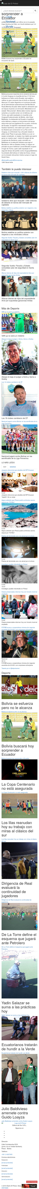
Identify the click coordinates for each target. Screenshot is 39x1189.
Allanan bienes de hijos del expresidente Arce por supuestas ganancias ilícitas (18, 274)
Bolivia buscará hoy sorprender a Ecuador (15, 758)
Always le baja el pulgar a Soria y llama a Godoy (17, 339)
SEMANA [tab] (13, 467)
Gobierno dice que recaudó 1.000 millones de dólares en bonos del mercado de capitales (19, 173)
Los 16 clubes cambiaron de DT (12, 382)
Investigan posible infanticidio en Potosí (15, 564)
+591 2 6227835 (7, 1154)
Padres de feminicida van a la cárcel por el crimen (18, 536)
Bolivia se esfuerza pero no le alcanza (14, 712)
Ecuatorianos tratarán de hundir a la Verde (16, 1053)
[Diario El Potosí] (10, 3)
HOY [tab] (4, 467)
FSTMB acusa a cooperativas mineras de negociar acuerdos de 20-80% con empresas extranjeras (18, 628)
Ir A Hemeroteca (19, 49)
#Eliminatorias (17, 160)
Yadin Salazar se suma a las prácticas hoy (15, 1015)
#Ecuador (10, 160)
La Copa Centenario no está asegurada (15, 792)
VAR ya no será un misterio (10, 312)
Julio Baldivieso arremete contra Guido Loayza (17, 1121)
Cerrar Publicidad (32, 1182)
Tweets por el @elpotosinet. (11, 668)
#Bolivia (4, 160)
